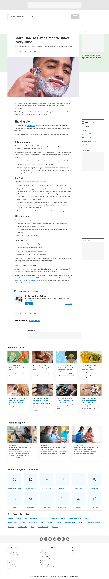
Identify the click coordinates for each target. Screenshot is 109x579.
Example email (68, 303)
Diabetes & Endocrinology (75, 518)
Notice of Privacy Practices (46, 565)
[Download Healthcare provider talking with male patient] (54, 434)
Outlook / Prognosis (87, 145)
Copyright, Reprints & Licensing (47, 559)
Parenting (59, 522)
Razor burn (55, 103)
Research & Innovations (13, 561)
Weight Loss (55, 526)
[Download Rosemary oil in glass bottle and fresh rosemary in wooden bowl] (91, 357)
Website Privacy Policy (45, 563)
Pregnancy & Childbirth (79, 445)
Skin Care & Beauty (35, 35)
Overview (84, 130)
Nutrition (14, 507)
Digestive (87, 518)
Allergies (19, 518)
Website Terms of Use (45, 561)
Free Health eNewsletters (13, 565)
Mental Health (94, 488)
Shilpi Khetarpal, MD (41, 112)
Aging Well (10, 518)
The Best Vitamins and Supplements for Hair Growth (65, 369)
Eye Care (23, 522)
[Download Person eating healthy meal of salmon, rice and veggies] (66, 390)
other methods (31, 164)
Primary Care (46, 507)
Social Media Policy (44, 557)
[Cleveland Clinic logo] (20, 291)
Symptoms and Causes (88, 134)
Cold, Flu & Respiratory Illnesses (58, 518)
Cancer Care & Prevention (31, 518)
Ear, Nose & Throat (12, 522)
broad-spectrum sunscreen (26, 280)
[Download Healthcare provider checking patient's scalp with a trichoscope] (18, 390)
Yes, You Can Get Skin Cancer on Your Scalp (16, 401)
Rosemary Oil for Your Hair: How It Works (89, 369)
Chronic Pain (44, 518)
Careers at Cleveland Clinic (13, 555)
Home (8, 551)
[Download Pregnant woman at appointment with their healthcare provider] (87, 434)
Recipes (81, 522)
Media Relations (11, 569)
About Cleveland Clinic (12, 553)
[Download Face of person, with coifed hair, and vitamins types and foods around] (66, 357)
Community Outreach (12, 559)
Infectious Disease (33, 522)
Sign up (29, 304)
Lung (42, 522)
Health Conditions (26, 35)
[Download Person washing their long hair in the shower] (91, 390)
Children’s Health (30, 488)
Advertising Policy (44, 555)
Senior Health (11, 526)
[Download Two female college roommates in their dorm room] (22, 434)
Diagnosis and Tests (87, 137)
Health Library (10, 563)
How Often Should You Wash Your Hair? (89, 401)
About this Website (44, 553)
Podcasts (74, 553)
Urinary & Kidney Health (43, 526)
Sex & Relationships (22, 526)
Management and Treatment (89, 141)
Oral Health (50, 522)
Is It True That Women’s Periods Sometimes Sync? (20, 448)
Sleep (32, 526)
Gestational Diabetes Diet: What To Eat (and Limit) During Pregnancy (86, 448)
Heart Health (62, 488)
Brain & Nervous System (14, 488)
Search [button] (74, 15)
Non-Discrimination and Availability (48, 567)
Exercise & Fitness (46, 488)
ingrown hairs (31, 125)
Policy (92, 58)
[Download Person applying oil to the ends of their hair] (42, 357)
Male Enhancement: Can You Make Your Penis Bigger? (53, 448)
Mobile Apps (75, 551)
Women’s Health (12, 445)
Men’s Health (44, 445)
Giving (8, 557)
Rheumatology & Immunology (93, 522)
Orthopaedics (30, 507)
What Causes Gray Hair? (41, 401)
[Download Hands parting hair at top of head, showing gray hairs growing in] (42, 390)
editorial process (34, 320)
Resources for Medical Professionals (16, 567)
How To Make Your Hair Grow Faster (65, 401)
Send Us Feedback (44, 551)
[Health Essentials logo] (33, 291)
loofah (23, 164)
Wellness (78, 507)
